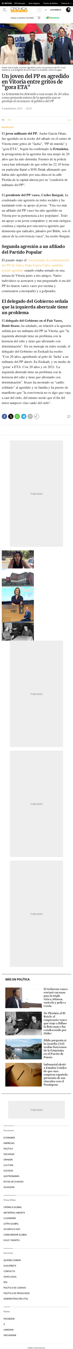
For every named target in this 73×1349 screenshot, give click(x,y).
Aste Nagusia (34, 3)
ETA (9, 120)
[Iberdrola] (52, 17)
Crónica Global (13, 1207)
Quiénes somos (12, 1260)
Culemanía (10, 1218)
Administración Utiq (16, 1298)
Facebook (9, 1318)
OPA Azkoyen (19, 3)
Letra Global (11, 1223)
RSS (5, 1282)
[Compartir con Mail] (30, 416)
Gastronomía (11, 1176)
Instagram (10, 1335)
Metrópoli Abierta (14, 1212)
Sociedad (9, 1154)
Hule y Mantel (12, 1240)
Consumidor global (15, 1234)
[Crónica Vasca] (23, 9)
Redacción (8, 127)
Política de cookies (15, 1287)
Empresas (9, 1143)
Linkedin (8, 1329)
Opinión (8, 1159)
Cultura (8, 1165)
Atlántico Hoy (12, 1229)
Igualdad (9, 1187)
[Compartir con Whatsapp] (17, 416)
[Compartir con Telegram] (23, 416)
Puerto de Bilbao (50, 3)
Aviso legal (10, 1276)
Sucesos (8, 1170)
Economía (9, 1137)
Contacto (9, 1271)
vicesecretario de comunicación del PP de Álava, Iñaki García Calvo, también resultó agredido (35, 265)
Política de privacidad (17, 1293)
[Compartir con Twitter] (10, 416)
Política (8, 1148)
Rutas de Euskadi (14, 1181)
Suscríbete (10, 1265)
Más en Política (17, 979)
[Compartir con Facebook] (4, 416)
